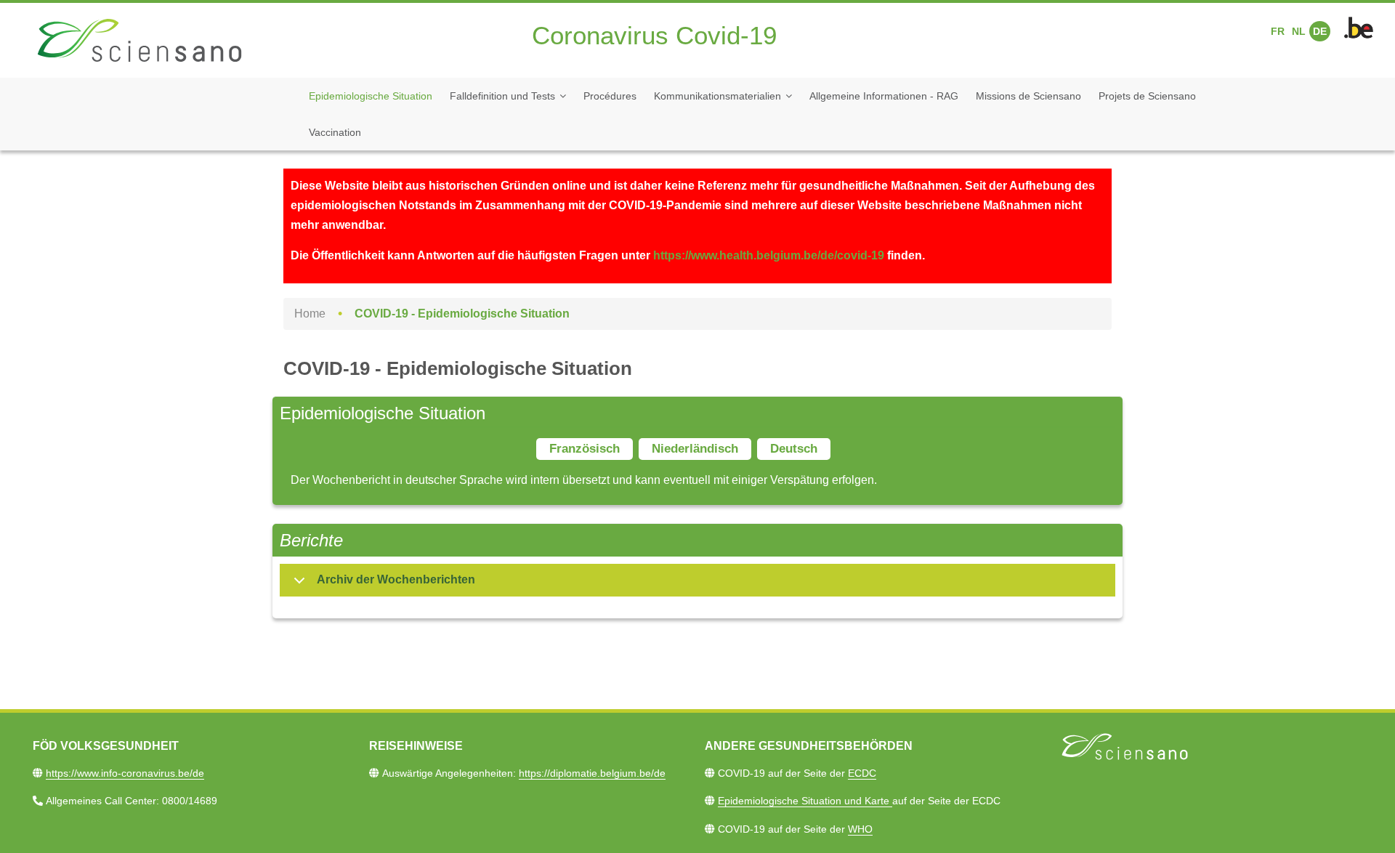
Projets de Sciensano (1147, 96)
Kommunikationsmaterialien (717, 96)
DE (1320, 31)
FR (1278, 31)
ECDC (862, 773)
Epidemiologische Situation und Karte (805, 800)
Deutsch (793, 449)
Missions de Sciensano (1028, 96)
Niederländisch (695, 449)
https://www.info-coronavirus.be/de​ (125, 773)
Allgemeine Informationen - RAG (883, 96)
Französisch (584, 449)
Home (310, 313)
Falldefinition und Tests (502, 96)
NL (1299, 31)
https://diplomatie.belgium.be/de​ (592, 773)
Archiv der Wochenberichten (396, 579)
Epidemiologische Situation (370, 96)
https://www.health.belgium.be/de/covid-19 (768, 255)
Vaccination (335, 132)
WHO (860, 829)
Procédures (609, 96)
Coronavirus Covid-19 (654, 35)
